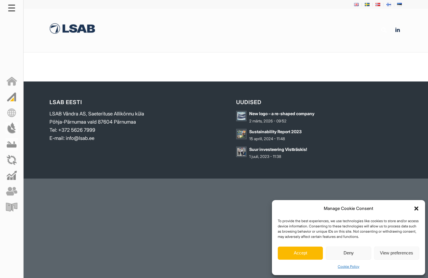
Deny (349, 252)
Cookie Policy (348, 266)
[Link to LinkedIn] (397, 30)
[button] (416, 208)
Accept (300, 252)
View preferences (396, 252)
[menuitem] (356, 4)
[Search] (383, 30)
